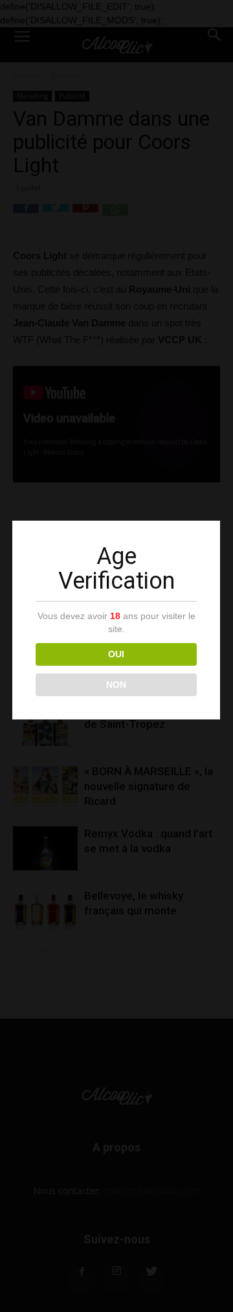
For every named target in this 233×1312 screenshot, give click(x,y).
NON (116, 684)
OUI (116, 654)
